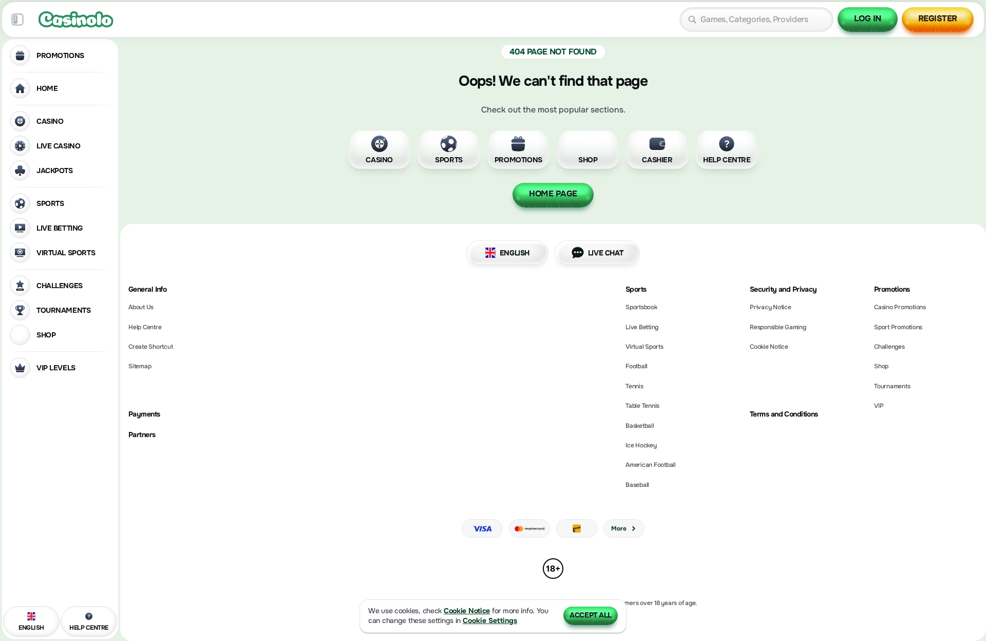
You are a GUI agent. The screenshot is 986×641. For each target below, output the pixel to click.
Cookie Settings (490, 621)
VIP (878, 406)
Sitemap (139, 366)
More (618, 528)
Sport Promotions (898, 327)
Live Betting (641, 327)
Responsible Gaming (778, 327)
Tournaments (892, 386)
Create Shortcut (150, 347)
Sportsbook (641, 307)
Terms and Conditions (784, 414)
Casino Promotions (900, 307)
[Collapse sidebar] (17, 19)
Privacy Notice (770, 307)
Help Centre (144, 327)
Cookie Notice (769, 347)
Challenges (889, 347)
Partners (142, 435)
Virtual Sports (644, 347)
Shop (881, 366)
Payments (144, 414)
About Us (141, 307)
